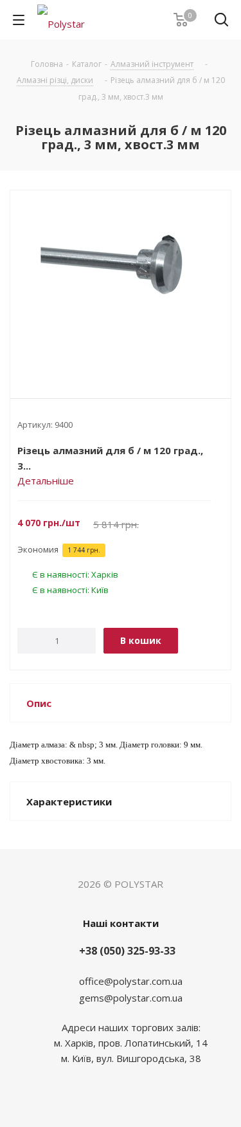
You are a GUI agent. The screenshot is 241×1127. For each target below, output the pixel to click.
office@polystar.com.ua (131, 981)
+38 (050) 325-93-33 (127, 951)
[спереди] (120, 283)
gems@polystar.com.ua (131, 997)
